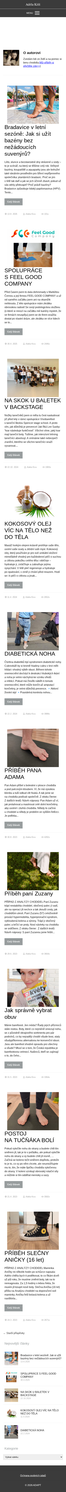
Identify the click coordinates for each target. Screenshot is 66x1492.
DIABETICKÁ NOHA (29, 654)
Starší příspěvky (14, 1333)
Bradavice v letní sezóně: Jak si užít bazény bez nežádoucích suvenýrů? (27, 140)
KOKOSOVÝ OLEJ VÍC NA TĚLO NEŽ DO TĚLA (28, 530)
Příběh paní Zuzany (28, 893)
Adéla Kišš (33, 4)
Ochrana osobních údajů (33, 1475)
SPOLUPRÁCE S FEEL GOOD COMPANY (23, 277)
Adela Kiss (31, 214)
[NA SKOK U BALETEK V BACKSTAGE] (11, 1395)
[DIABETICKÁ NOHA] (11, 1432)
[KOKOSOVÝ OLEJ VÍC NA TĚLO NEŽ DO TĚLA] (11, 1413)
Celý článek (13, 201)
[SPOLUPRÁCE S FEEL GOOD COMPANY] (11, 1377)
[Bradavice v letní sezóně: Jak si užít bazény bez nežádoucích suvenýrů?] (11, 1358)
